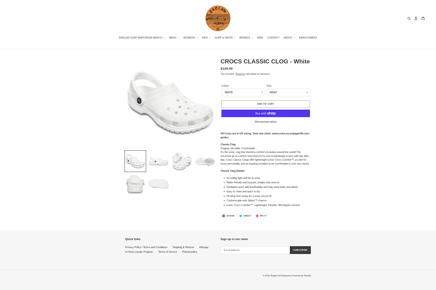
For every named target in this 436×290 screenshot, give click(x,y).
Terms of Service (167, 251)
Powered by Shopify (301, 275)
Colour (225, 85)
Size (269, 85)
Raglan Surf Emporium (281, 275)
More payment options (266, 121)
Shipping (240, 73)
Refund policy (189, 251)
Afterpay (203, 247)
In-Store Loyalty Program (139, 251)
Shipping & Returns (183, 247)
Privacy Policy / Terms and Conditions (146, 247)
